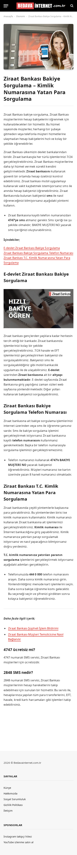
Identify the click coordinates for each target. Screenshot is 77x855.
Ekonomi (20, 16)
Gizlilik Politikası (13, 805)
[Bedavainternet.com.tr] (40, 6)
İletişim (8, 810)
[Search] (71, 6)
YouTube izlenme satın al (18, 842)
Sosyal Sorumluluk (15, 799)
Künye (7, 787)
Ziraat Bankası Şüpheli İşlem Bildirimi (33, 628)
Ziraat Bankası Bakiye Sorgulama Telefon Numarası (38, 253)
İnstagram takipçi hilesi (18, 836)
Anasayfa (8, 16)
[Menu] (6, 6)
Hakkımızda (10, 793)
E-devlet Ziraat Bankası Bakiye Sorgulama (32, 248)
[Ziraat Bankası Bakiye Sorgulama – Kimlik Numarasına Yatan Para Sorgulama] (38, 46)
